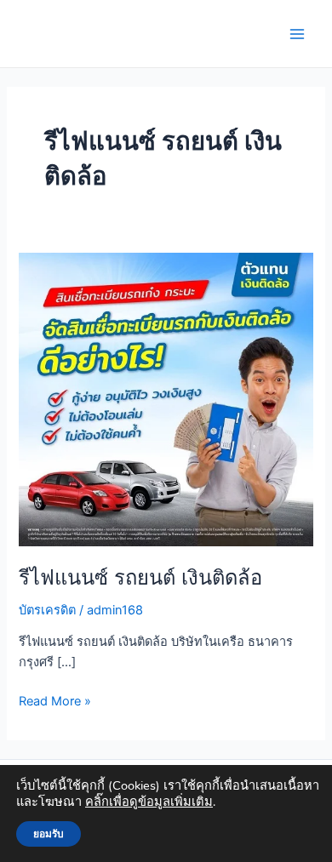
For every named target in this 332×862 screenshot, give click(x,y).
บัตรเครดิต (47, 610)
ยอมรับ (48, 834)
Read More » (55, 700)
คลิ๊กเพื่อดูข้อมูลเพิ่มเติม (149, 801)
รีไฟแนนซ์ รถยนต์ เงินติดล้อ (140, 577)
